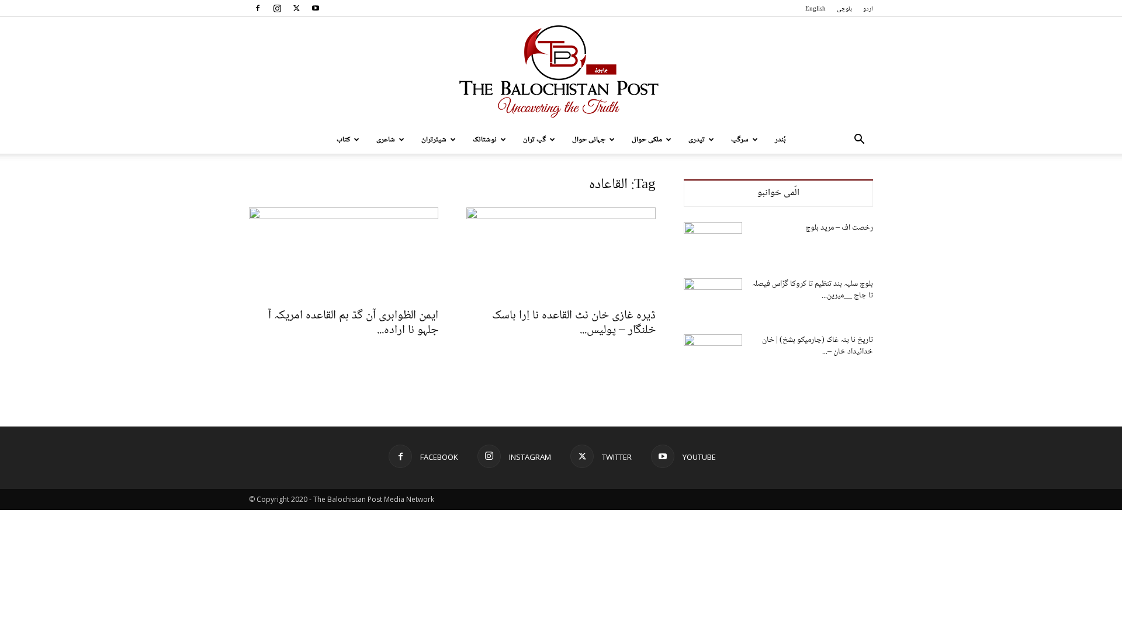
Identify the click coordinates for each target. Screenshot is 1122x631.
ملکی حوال (647, 139)
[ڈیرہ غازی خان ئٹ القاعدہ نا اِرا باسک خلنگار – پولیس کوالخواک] (561, 254)
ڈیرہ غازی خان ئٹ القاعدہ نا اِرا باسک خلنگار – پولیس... (574, 323)
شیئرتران (433, 139)
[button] (859, 140)
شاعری (385, 139)
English (815, 9)
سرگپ (740, 139)
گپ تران (534, 139)
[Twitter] (296, 8)
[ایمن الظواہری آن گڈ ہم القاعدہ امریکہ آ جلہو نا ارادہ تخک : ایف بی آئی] (343, 254)
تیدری (696, 139)
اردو (868, 9)
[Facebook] (257, 8)
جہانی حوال (588, 139)
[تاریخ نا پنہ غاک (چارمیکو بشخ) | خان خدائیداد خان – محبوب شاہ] (713, 354)
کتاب (343, 139)
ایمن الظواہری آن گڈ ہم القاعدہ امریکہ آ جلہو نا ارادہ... (353, 323)
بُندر (780, 139)
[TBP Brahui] (561, 71)
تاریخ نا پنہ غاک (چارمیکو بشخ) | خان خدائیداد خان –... (817, 346)
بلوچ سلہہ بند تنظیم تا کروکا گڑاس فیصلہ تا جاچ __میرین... (812, 290)
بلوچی (844, 9)
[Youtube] (315, 8)
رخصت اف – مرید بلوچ (839, 228)
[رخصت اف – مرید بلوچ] (713, 242)
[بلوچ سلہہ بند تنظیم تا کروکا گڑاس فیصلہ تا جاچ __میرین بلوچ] (713, 298)
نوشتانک (485, 139)
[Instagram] (277, 8)
